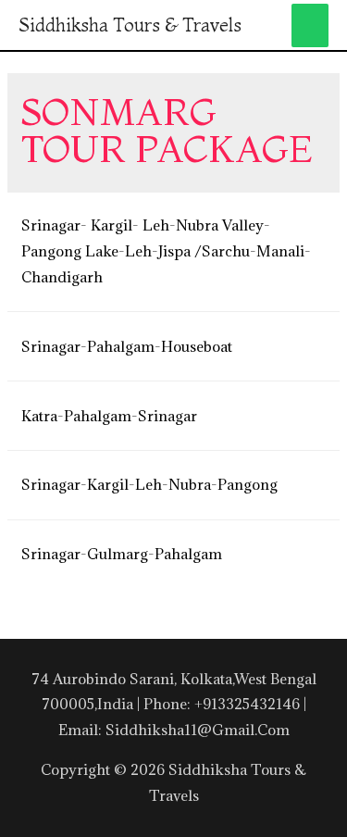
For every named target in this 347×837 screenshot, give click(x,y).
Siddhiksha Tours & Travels (130, 24)
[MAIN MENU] (310, 25)
